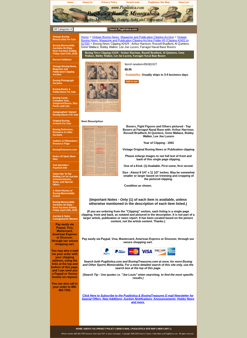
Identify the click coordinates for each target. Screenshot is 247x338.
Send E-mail (132, 2)
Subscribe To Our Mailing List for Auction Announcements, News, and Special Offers (65, 179)
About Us (87, 2)
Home (85, 37)
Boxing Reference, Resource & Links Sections (63, 132)
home (70, 2)
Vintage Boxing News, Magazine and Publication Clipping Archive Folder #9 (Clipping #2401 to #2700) (135, 40)
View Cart (183, 2)
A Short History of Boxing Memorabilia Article (63, 193)
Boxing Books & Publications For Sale (64, 90)
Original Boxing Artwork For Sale (62, 122)
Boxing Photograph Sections (63, 82)
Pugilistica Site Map (159, 2)
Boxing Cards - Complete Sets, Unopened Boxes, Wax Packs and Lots (65, 102)
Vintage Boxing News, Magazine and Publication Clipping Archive (133, 37)
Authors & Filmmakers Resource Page (65, 142)
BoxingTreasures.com (65, 149)
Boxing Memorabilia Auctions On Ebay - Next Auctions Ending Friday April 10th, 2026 (65, 49)
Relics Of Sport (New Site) (64, 157)
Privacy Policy (109, 2)
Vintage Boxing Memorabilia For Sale (64, 38)
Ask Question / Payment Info (61, 166)
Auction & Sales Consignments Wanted (65, 217)
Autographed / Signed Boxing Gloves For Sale (65, 113)
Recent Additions (62, 59)
